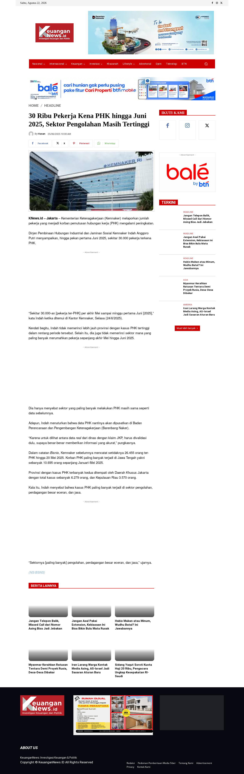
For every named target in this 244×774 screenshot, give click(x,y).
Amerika (187, 305)
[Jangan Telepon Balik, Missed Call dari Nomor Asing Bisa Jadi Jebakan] (48, 605)
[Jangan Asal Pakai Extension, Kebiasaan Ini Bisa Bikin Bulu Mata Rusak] (91, 605)
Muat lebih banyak (186, 328)
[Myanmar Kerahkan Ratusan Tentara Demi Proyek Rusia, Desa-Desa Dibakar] (48, 649)
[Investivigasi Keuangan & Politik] (54, 32)
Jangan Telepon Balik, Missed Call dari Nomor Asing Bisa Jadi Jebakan (45, 624)
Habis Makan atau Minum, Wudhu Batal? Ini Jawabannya (133, 624)
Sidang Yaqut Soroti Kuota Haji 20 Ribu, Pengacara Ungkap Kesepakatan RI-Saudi (133, 670)
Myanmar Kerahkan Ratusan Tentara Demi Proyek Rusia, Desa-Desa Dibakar (48, 668)
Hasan (41, 133)
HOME (34, 105)
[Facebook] (212, 3)
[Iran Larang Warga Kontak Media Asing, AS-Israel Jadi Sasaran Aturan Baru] (91, 649)
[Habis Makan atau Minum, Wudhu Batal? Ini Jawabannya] (134, 605)
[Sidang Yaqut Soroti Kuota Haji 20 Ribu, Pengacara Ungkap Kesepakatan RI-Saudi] (134, 649)
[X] (221, 3)
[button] (205, 63)
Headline (52, 105)
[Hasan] (32, 133)
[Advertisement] (91, 281)
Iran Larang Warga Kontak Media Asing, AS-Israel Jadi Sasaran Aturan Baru (90, 668)
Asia (185, 280)
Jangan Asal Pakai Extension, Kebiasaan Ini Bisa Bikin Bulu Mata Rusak (90, 624)
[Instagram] (217, 3)
